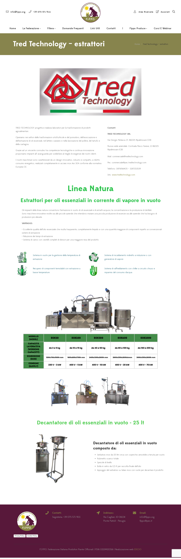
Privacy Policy (20, 536)
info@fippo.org (17, 12)
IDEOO (137, 549)
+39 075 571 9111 (42, 12)
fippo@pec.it (146, 520)
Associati (165, 12)
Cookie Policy (32, 536)
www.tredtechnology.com (123, 174)
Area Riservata (146, 12)
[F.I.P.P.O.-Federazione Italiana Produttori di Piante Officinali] (90, 12)
